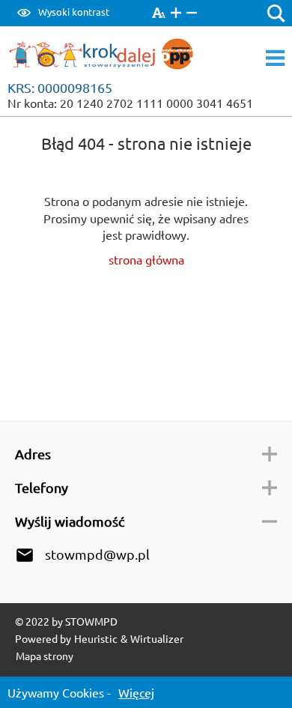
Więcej (136, 692)
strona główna (146, 259)
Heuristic (96, 638)
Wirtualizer (156, 638)
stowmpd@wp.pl (97, 554)
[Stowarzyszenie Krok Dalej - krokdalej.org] (111, 56)
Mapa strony (44, 655)
